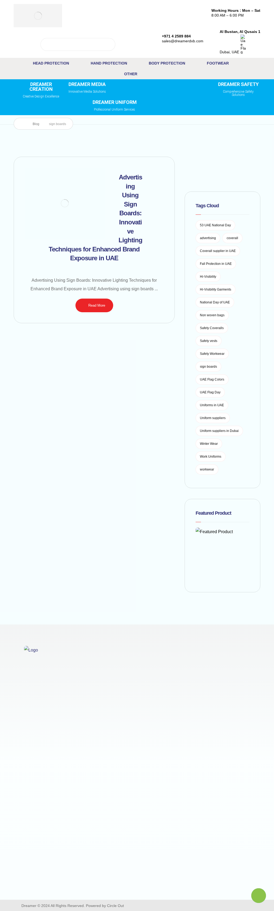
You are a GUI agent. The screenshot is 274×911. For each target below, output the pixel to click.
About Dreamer (172, 668)
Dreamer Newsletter (177, 712)
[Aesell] (231, 905)
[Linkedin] (221, 905)
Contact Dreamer (174, 677)
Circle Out (115, 906)
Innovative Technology (109, 685)
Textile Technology (106, 677)
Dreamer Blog (171, 703)
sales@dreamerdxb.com (45, 877)
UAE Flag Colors (212, 379)
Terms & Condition (240, 684)
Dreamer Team (172, 686)
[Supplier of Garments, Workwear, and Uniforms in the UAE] (38, 15)
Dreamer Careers (174, 694)
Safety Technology (105, 694)
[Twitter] (191, 905)
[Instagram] (201, 905)
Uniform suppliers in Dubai (219, 431)
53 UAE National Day (215, 225)
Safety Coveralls (212, 328)
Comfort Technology (107, 668)
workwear (207, 469)
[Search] (109, 44)
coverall (232, 238)
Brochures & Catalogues (169, 725)
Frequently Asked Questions (174, 743)
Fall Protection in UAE (216, 264)
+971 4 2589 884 (47, 856)
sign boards (208, 366)
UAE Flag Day (210, 392)
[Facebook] (181, 905)
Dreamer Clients (238, 693)
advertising (208, 238)
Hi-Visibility (208, 276)
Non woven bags (212, 315)
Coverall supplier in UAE (218, 251)
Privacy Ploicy (236, 675)
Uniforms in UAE (212, 405)
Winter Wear (209, 444)
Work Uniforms (210, 456)
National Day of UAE (215, 302)
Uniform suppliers (213, 418)
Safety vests (208, 341)
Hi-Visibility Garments (215, 289)
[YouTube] (211, 905)
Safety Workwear (212, 354)
